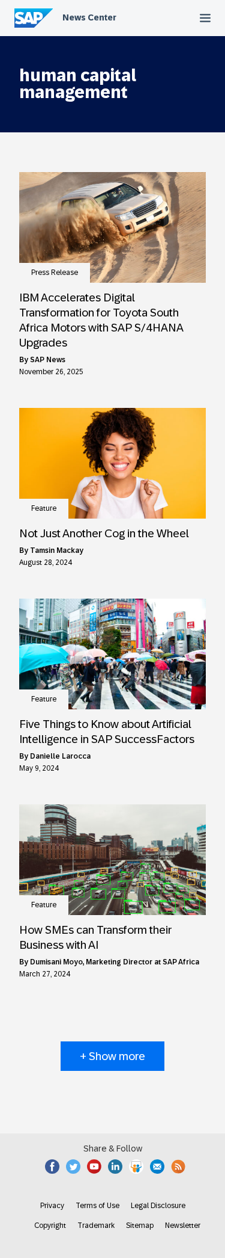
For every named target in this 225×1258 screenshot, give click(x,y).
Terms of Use (97, 1205)
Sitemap (140, 1225)
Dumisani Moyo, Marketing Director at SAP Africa (114, 962)
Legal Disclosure (158, 1205)
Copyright (50, 1225)
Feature (43, 508)
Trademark (96, 1225)
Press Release (54, 272)
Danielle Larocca (60, 756)
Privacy (52, 1205)
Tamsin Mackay (56, 550)
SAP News (47, 360)
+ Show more (112, 1056)
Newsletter (182, 1225)
